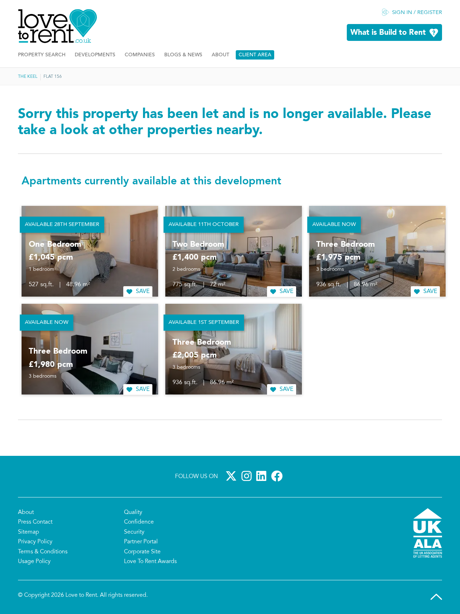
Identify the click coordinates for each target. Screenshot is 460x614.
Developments (95, 55)
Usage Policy (34, 562)
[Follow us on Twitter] (232, 476)
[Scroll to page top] (436, 597)
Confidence (139, 522)
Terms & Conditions (43, 552)
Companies (140, 55)
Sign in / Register (417, 12)
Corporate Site (142, 552)
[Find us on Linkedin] (262, 476)
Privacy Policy (35, 542)
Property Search (41, 55)
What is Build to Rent (388, 33)
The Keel (27, 77)
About (220, 55)
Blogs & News (183, 55)
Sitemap (28, 532)
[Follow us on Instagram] (248, 476)
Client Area (255, 55)
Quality (133, 512)
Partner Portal (141, 542)
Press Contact (35, 522)
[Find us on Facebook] (278, 476)
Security (134, 532)
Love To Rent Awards (150, 562)
